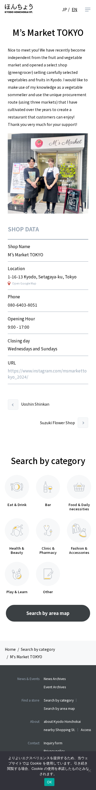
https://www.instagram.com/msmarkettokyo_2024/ (47, 374)
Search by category (59, 700)
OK (49, 782)
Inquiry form (53, 743)
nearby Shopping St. (59, 729)
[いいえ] (89, 770)
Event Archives (55, 687)
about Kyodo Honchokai (62, 721)
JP (64, 9)
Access (86, 729)
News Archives (55, 678)
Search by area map (47, 613)
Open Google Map (24, 283)
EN (74, 9)
